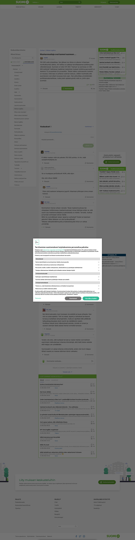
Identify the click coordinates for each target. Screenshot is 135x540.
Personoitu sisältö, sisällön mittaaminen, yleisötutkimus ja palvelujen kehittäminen (58, 267)
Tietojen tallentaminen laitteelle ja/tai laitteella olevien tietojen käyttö (55, 270)
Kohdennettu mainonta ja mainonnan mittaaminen (49, 265)
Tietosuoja (38, 298)
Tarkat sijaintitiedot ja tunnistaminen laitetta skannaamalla (52, 262)
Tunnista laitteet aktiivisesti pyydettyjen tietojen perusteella (52, 279)
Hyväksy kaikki (91, 298)
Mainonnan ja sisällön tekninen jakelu (46, 288)
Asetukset (73, 298)
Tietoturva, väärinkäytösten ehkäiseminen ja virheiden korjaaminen (54, 286)
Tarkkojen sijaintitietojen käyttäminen (46, 277)
